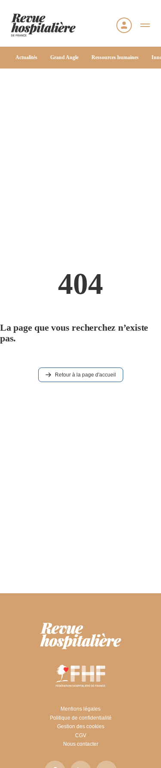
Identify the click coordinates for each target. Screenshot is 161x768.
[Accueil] (43, 25)
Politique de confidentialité (81, 718)
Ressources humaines (115, 57)
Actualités (26, 57)
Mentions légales (80, 709)
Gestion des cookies (80, 726)
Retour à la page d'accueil (85, 375)
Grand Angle (64, 57)
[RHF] (81, 636)
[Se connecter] (124, 25)
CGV (80, 735)
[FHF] (80, 675)
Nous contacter (80, 744)
